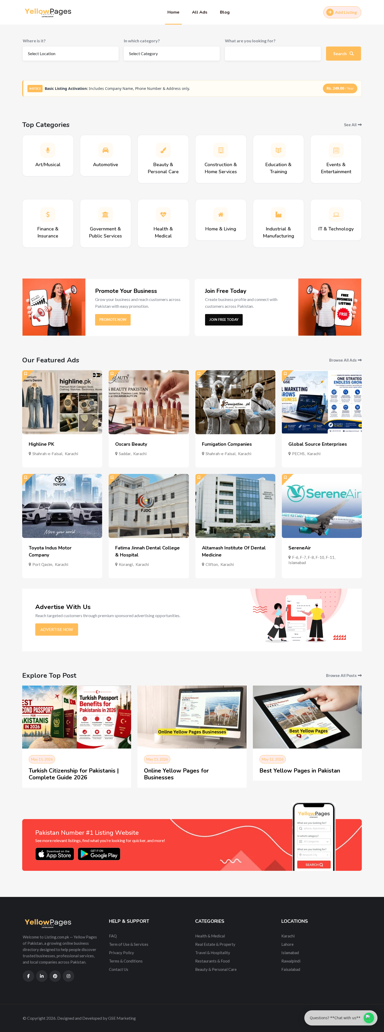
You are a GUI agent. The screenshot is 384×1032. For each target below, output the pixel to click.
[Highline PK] (62, 402)
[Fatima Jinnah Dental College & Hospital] (149, 506)
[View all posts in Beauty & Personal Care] (163, 150)
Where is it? (34, 40)
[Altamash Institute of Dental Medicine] (235, 506)
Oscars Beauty (131, 444)
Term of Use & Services (128, 944)
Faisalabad (290, 969)
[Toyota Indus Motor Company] (62, 506)
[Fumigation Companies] (235, 402)
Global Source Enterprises (317, 444)
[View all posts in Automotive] (105, 150)
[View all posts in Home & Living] (220, 214)
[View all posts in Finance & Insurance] (47, 214)
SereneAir (299, 548)
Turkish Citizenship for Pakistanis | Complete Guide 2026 (74, 774)
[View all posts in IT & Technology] (336, 214)
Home (173, 12)
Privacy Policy (121, 952)
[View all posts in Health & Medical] (163, 214)
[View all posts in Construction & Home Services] (220, 150)
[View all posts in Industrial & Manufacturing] (278, 214)
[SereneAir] (322, 506)
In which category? (142, 40)
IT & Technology (336, 229)
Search (340, 53)
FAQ (113, 936)
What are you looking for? (250, 40)
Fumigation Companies (227, 444)
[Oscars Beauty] (149, 402)
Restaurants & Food (212, 961)
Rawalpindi (290, 961)
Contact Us (118, 969)
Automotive (105, 164)
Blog (225, 12)
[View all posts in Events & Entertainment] (336, 150)
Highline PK (41, 444)
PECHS (298, 453)
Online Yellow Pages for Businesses (176, 774)
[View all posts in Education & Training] (278, 150)
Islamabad (297, 562)
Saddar (125, 453)
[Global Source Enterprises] (322, 402)
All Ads (199, 12)
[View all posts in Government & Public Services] (105, 214)
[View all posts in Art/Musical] (47, 150)
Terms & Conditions (126, 961)
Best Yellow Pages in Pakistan (299, 771)
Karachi (71, 453)
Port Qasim (42, 564)
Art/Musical (48, 164)
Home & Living (220, 229)
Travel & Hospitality (212, 952)
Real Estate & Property (215, 944)
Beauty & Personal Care (216, 969)
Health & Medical (210, 936)
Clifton (212, 564)
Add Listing (346, 12)
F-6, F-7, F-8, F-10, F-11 (313, 557)
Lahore (287, 944)
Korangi (126, 564)
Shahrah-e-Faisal (47, 453)
